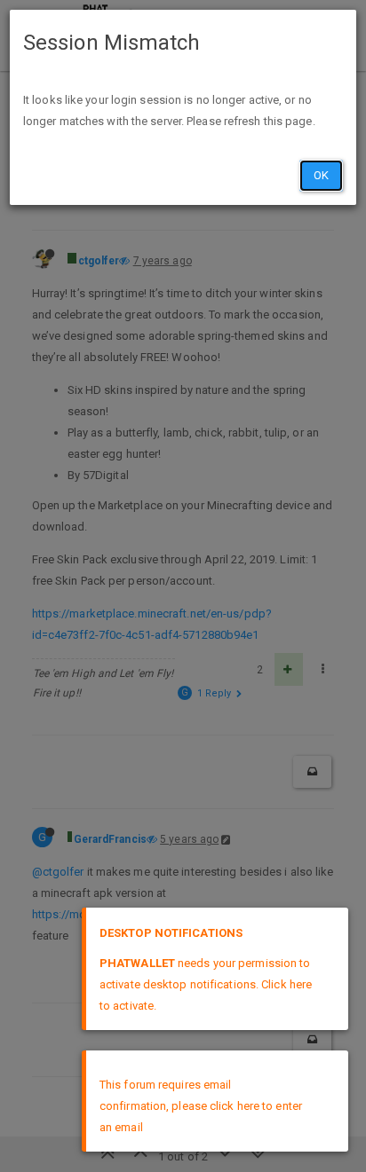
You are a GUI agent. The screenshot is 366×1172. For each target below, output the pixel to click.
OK (321, 175)
